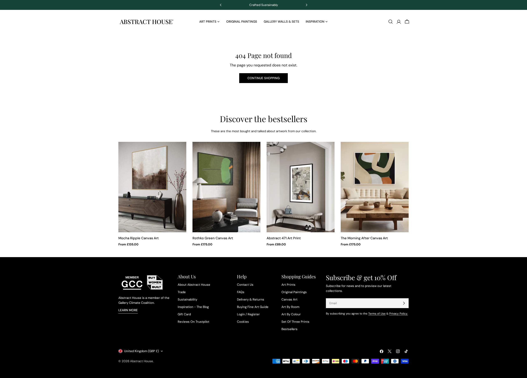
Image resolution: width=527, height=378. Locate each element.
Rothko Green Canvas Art (212, 238)
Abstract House (141, 361)
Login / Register (248, 314)
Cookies (243, 322)
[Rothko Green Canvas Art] (226, 187)
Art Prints (288, 285)
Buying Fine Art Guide (252, 307)
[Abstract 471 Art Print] (301, 187)
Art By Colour (291, 314)
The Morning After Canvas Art (364, 238)
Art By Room (290, 307)
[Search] (390, 21)
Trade (182, 292)
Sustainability (187, 299)
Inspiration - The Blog (193, 307)
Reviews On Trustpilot (193, 322)
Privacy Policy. (398, 313)
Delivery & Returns (250, 299)
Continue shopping (263, 78)
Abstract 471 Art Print (284, 238)
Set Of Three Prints (295, 322)
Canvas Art (289, 299)
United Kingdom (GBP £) (141, 351)
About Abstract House (194, 285)
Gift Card (184, 314)
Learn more (128, 310)
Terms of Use (377, 313)
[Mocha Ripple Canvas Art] (152, 187)
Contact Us (245, 285)
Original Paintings (294, 292)
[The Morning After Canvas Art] (375, 187)
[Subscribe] (404, 303)
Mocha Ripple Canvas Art (138, 238)
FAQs (240, 292)
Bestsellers (289, 329)
